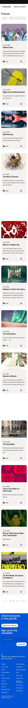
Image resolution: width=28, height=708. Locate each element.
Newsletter (4, 692)
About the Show (5, 672)
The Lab (8, 618)
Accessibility (19, 690)
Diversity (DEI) (19, 678)
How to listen (19, 667)
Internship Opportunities (19, 681)
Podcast (4, 664)
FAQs (17, 672)
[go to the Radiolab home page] (7, 6)
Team (3, 675)
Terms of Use (19, 685)
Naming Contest (20, 664)
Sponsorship (19, 675)
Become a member (19, 6)
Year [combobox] (3, 18)
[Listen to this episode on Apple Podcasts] (21, 61)
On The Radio (5, 667)
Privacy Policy (19, 688)
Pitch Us (4, 681)
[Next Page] (20, 600)
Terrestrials (4, 683)
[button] (2, 6)
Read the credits (6, 689)
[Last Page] (23, 600)
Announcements (6, 678)
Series (3, 669)
